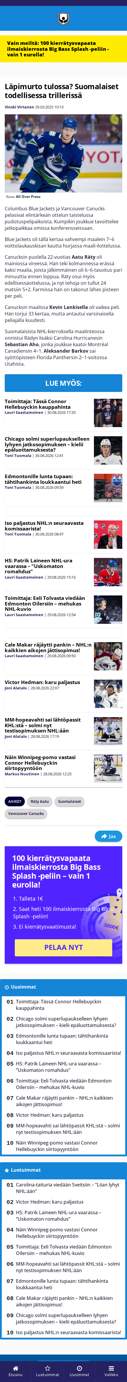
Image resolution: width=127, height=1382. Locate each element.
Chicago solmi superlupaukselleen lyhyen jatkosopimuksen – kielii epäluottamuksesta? (47, 444)
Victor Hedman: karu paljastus (42, 682)
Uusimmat (23, 987)
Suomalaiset (69, 801)
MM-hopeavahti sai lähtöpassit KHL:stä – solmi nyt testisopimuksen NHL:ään (43, 725)
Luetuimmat (26, 1170)
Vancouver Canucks (26, 813)
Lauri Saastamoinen (24, 412)
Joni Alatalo (16, 688)
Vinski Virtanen (19, 107)
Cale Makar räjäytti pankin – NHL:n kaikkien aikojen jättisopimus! (48, 647)
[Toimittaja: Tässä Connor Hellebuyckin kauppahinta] (108, 413)
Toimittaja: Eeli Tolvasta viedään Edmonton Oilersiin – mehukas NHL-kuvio (45, 603)
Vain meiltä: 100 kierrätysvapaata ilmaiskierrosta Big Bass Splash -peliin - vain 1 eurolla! (58, 49)
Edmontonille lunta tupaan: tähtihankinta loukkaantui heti (43, 479)
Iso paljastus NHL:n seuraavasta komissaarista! (44, 526)
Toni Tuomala (18, 455)
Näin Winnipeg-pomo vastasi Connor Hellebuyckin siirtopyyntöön (40, 762)
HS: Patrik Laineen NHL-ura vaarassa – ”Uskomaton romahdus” (38, 566)
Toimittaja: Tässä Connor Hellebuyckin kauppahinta (38, 404)
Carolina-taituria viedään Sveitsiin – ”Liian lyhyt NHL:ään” (67, 1187)
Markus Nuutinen (22, 774)
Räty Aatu (40, 801)
